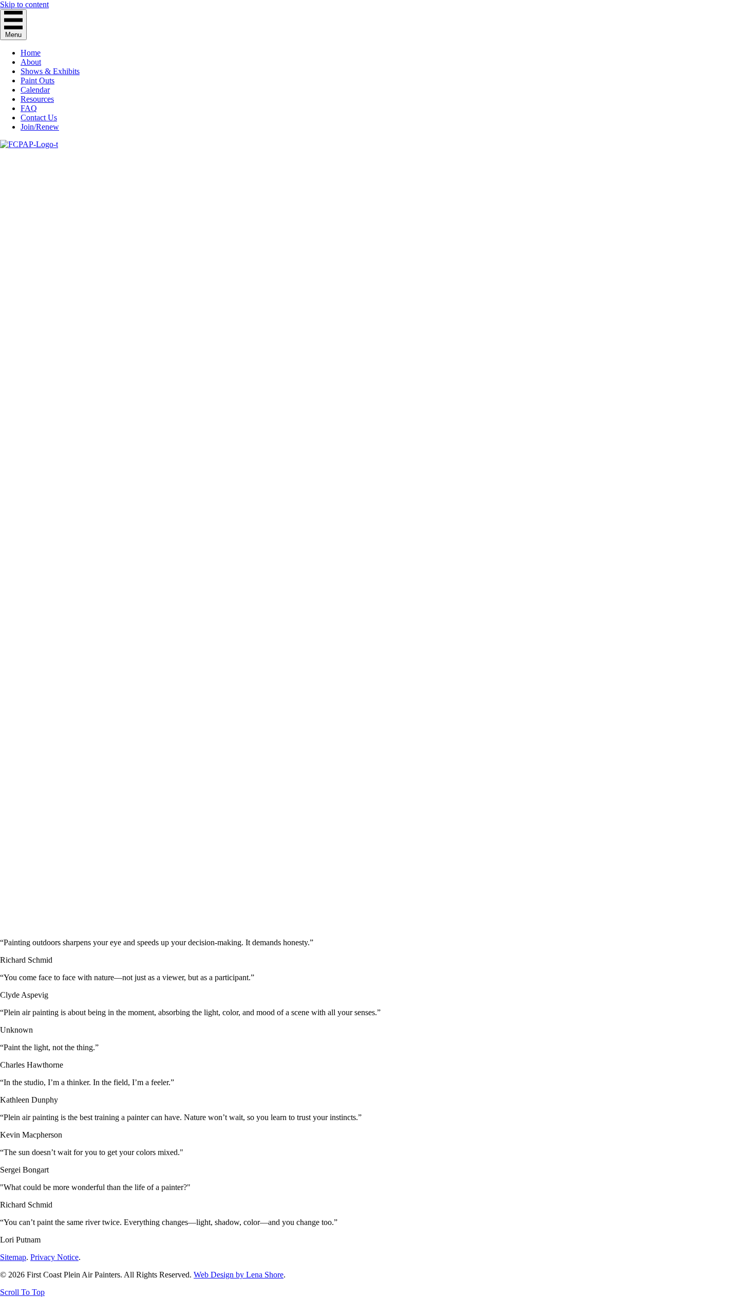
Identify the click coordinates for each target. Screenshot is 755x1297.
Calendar (35, 89)
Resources (37, 99)
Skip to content (24, 4)
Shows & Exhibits (50, 71)
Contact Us (39, 117)
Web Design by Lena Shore (239, 1274)
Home (31, 52)
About (31, 62)
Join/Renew (40, 126)
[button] (22, 1292)
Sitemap (13, 1257)
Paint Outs (37, 80)
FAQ (29, 108)
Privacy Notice (54, 1257)
